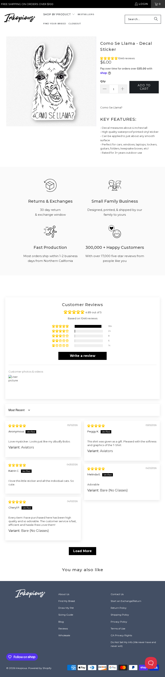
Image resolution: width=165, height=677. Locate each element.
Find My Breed (66, 600)
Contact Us (117, 594)
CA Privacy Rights (121, 635)
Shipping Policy (120, 614)
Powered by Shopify (40, 668)
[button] (59, 14)
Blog (61, 621)
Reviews (63, 628)
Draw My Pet (66, 607)
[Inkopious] (19, 19)
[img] (17, 425)
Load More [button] (82, 551)
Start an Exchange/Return (126, 600)
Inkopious (21, 668)
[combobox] (143, 19)
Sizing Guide (65, 614)
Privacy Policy (119, 621)
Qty (103, 81)
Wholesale (64, 635)
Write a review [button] (82, 356)
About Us (63, 594)
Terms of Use (118, 628)
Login (143, 3)
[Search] (156, 19)
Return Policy (119, 607)
